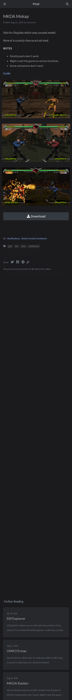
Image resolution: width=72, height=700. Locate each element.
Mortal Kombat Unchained (34, 238)
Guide (6, 73)
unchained (34, 246)
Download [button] (37, 216)
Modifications (13, 238)
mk (16, 246)
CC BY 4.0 (33, 269)
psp (10, 246)
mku (23, 246)
